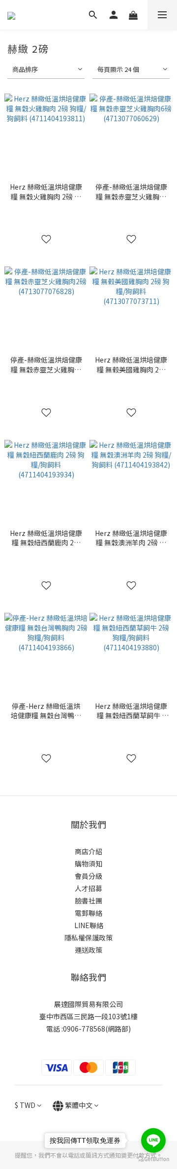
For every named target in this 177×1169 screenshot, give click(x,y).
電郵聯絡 (88, 913)
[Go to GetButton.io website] (153, 1159)
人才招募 (88, 888)
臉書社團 (88, 900)
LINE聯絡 (88, 925)
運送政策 (88, 950)
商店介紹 (88, 851)
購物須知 (88, 863)
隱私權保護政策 (88, 937)
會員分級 (88, 876)
